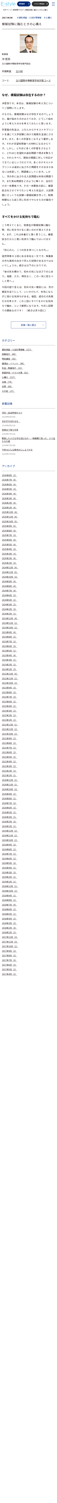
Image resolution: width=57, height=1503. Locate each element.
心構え (9, 377)
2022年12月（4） (10, 673)
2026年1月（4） (9, 507)
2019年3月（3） (9, 872)
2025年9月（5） (9, 526)
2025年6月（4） (9, 540)
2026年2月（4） (9, 503)
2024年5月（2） (9, 600)
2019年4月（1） (9, 867)
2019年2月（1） (9, 877)
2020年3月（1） (9, 817)
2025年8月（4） (9, 530)
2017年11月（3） (10, 941)
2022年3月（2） (9, 710)
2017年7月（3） (9, 960)
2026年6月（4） (9, 484)
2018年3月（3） (9, 923)
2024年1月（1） (9, 613)
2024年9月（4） (9, 581)
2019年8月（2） (9, 849)
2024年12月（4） (10, 567)
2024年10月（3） (10, 577)
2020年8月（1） (9, 798)
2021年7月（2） (9, 747)
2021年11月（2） (10, 729)
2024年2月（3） (9, 609)
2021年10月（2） (10, 734)
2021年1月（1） (9, 775)
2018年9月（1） (9, 895)
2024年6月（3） (9, 595)
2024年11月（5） (10, 572)
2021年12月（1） (10, 724)
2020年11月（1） (10, 784)
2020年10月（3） (10, 789)
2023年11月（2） (10, 623)
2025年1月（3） (9, 563)
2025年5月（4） (9, 544)
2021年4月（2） (9, 761)
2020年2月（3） (9, 821)
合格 (7, 382)
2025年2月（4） (9, 558)
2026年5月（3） (9, 489)
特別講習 (9, 358)
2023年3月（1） (9, 660)
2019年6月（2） (9, 858)
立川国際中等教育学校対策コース (33, 80)
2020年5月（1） (9, 812)
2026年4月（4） (9, 493)
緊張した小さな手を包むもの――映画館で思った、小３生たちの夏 (28, 440)
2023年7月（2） (9, 641)
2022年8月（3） (9, 692)
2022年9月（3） (9, 687)
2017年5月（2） (9, 969)
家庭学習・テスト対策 (15, 372)
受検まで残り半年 (10, 429)
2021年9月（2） (9, 738)
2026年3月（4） (9, 498)
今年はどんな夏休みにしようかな (17, 449)
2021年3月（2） (9, 766)
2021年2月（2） (9, 771)
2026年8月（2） (9, 475)
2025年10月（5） (10, 521)
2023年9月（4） (9, 632)
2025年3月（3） (9, 553)
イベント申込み (39, 4)
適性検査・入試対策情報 (17, 349)
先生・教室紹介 (12, 368)
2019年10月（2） (10, 840)
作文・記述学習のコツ (12, 412)
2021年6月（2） (9, 752)
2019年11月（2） (10, 835)
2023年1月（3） (9, 669)
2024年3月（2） (9, 604)
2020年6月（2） (9, 807)
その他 (8, 391)
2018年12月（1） (10, 886)
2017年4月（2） (9, 974)
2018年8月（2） (9, 900)
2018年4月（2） (9, 918)
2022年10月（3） (10, 683)
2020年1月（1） (9, 826)
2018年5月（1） (9, 914)
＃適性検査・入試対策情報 (29, 17)
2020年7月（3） (9, 803)
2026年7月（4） (9, 479)
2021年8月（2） (9, 743)
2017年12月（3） (10, 937)
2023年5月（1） (9, 650)
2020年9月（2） (9, 794)
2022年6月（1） (9, 701)
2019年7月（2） (9, 854)
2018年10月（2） (10, 891)
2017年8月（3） (9, 955)
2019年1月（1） (9, 881)
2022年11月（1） (10, 678)
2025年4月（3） (9, 549)
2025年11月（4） (10, 516)
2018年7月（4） (9, 904)
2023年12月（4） (10, 618)
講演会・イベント (13, 363)
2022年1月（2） (9, 720)
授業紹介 (9, 354)
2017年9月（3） (9, 951)
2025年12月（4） (10, 512)
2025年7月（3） (9, 535)
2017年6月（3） (9, 965)
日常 (7, 386)
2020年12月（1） (10, 780)
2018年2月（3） (9, 928)
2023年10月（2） (10, 627)
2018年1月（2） (9, 932)
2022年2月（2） (9, 715)
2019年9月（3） (9, 844)
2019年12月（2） (10, 830)
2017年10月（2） (10, 946)
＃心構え (48, 17)
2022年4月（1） (9, 706)
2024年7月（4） (9, 590)
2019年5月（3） (9, 863)
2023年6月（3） (9, 646)
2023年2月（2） (9, 664)
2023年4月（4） (9, 655)
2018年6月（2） (9, 909)
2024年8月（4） (9, 586)
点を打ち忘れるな (11, 421)
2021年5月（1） (9, 757)
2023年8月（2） (9, 636)
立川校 (19, 71)
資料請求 (22, 4)
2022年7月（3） (9, 697)
